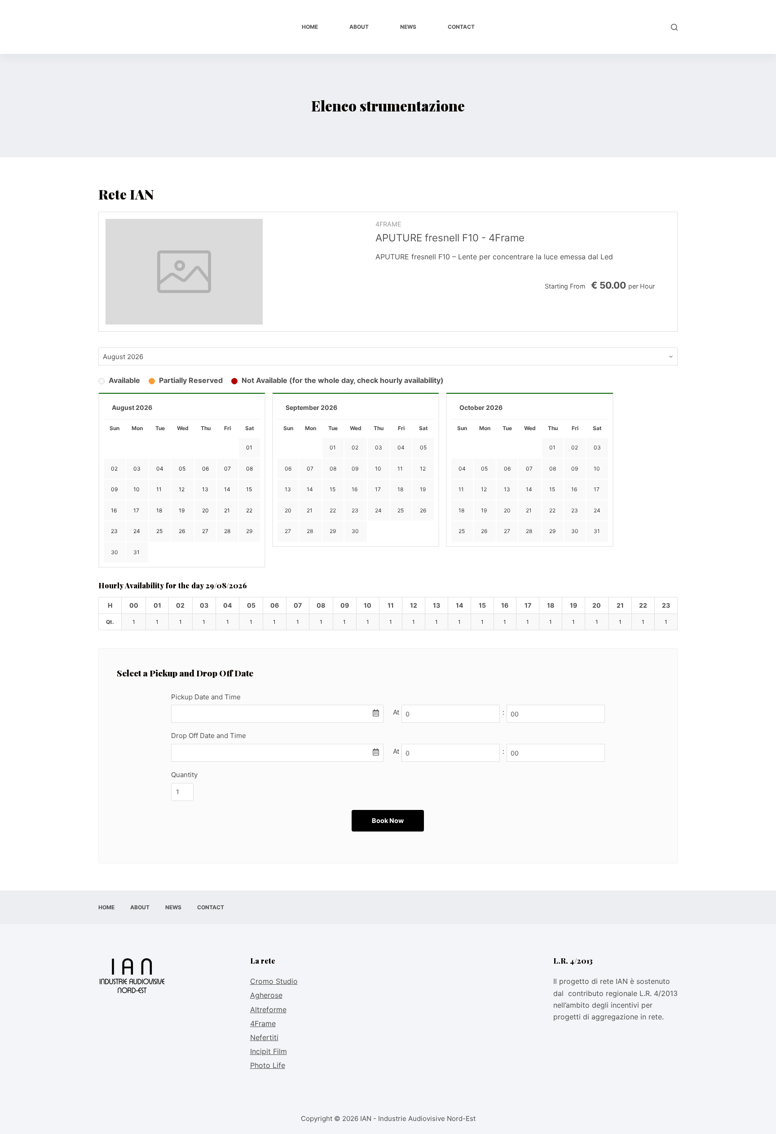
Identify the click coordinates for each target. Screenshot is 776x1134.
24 (378, 510)
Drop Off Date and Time (208, 735)
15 (332, 489)
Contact (461, 26)
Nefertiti (264, 1037)
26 (423, 510)
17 (378, 489)
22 (333, 510)
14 (310, 489)
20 (288, 510)
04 (401, 447)
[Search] (674, 27)
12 (423, 468)
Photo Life (267, 1065)
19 (423, 489)
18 (400, 489)
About (359, 26)
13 (288, 489)
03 (378, 447)
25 (400, 510)
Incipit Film (268, 1051)
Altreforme (268, 1009)
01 (333, 447)
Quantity (184, 774)
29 (249, 531)
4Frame (263, 1023)
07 (310, 468)
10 (378, 468)
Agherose (266, 995)
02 (355, 447)
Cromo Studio (274, 981)
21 (310, 510)
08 (333, 468)
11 (400, 468)
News (408, 26)
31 (136, 552)
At (396, 712)
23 (355, 510)
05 (423, 447)
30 (114, 552)
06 (288, 468)
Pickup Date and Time (206, 697)
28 (310, 531)
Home (310, 26)
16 (354, 489)
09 (355, 468)
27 (288, 531)
